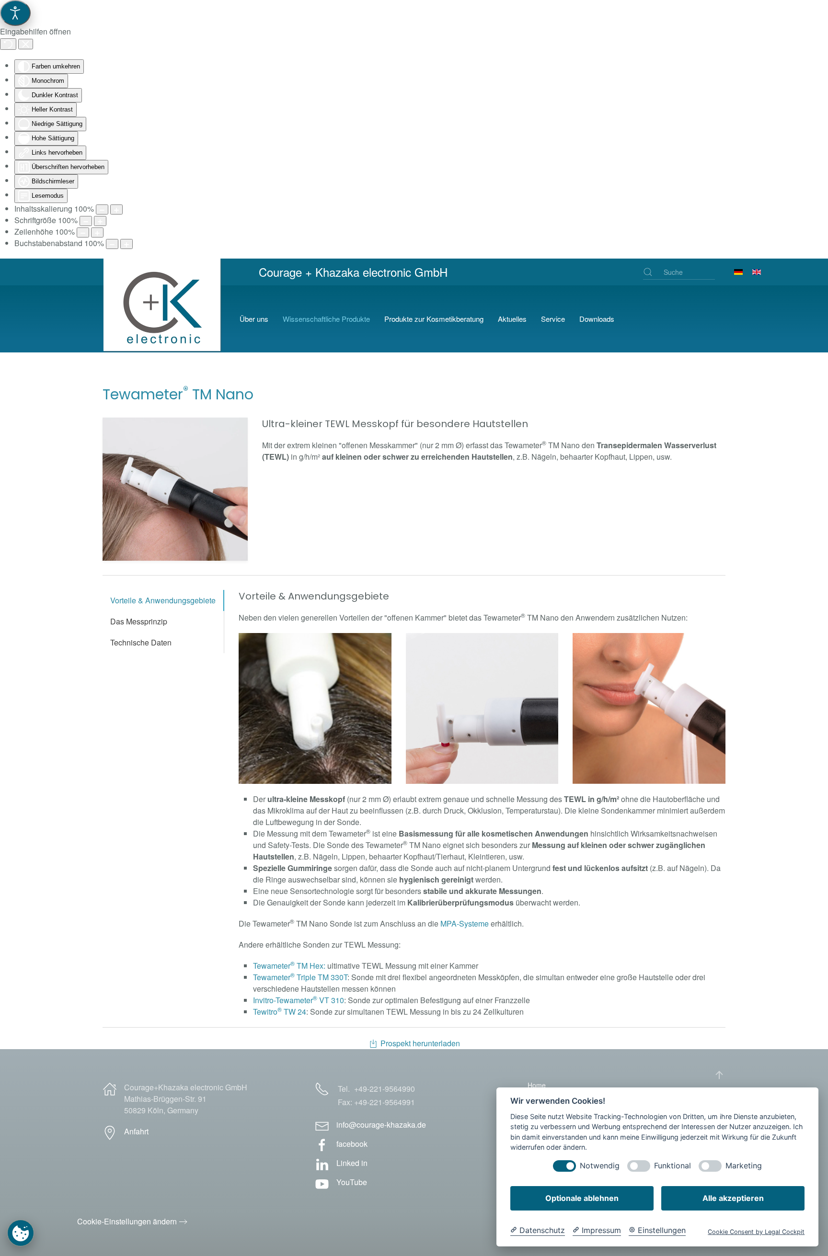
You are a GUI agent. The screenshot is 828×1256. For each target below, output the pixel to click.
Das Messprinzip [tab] (138, 621)
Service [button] (553, 319)
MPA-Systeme (464, 923)
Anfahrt (136, 1131)
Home (537, 1085)
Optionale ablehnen (582, 1198)
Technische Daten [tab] (141, 642)
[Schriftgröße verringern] (86, 221)
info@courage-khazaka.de (381, 1124)
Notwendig (600, 1165)
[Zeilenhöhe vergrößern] (97, 232)
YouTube (351, 1182)
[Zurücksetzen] (8, 44)
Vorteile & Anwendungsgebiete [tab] (163, 600)
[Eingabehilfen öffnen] (15, 13)
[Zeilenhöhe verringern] (83, 232)
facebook (352, 1143)
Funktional (672, 1165)
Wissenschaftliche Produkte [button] (326, 319)
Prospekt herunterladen (420, 1043)
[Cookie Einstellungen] (20, 1232)
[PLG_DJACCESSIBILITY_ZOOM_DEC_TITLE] (102, 209)
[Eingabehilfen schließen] (25, 44)
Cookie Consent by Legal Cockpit (756, 1231)
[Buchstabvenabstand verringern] (112, 244)
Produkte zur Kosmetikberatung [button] (433, 319)
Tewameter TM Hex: (290, 965)
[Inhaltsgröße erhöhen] (116, 209)
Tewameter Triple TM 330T (300, 977)
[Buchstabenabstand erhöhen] (126, 244)
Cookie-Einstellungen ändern (127, 1221)
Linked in (352, 1162)
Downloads (596, 319)
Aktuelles (512, 319)
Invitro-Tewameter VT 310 (298, 1000)
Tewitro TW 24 (279, 1011)
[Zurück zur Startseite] (164, 318)
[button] (175, 489)
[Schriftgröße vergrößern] (100, 221)
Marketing (743, 1165)
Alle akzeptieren (733, 1198)
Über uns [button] (254, 319)
